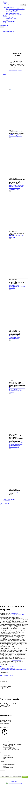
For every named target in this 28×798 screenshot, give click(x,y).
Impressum (5, 794)
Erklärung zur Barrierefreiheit (10, 792)
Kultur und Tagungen (11, 11)
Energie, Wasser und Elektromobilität (15, 9)
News (7, 20)
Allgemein (2, 666)
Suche (4, 3)
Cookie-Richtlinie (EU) (9, 796)
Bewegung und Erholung (12, 13)
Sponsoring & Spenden (9, 21)
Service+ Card (9, 17)
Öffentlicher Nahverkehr (12, 10)
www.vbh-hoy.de (16, 660)
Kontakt (5, 2)
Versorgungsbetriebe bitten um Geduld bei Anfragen (13, 669)
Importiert (8, 666)
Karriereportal (6, 23)
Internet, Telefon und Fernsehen (14, 14)
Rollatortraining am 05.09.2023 (7, 668)
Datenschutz (6, 793)
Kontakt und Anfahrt (11, 18)
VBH (12, 666)
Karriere (2, 770)
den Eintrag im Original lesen (17, 614)
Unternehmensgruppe (8, 7)
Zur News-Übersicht (5, 503)
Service (5, 16)
